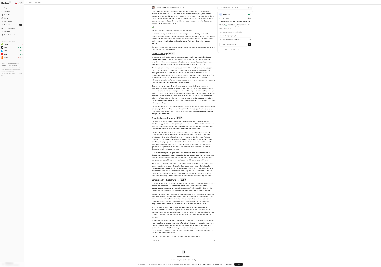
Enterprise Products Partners (165, 180)
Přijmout (238, 264)
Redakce (14, 65)
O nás (9, 65)
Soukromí (4, 63)
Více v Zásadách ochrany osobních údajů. (210, 264)
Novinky (3, 65)
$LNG (171, 53)
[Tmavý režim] (20, 3)
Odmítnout (229, 264)
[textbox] (233, 45)
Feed (30, 2)
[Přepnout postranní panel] (24, 133)
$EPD (183, 180)
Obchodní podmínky (14, 63)
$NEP (179, 118)
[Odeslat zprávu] (249, 44)
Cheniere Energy (160, 53)
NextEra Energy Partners (163, 118)
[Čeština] (16, 3)
